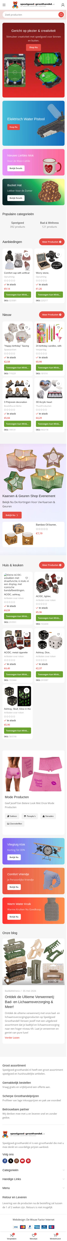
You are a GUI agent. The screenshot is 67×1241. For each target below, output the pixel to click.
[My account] (63, 5)
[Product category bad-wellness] (49, 225)
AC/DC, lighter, (43, 596)
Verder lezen (12, 1037)
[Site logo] (33, 4)
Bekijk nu (10, 515)
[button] (17, 295)
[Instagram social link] (16, 1160)
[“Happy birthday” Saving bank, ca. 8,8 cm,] (17, 333)
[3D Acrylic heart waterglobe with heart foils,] (49, 389)
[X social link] (10, 1160)
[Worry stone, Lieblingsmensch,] (49, 260)
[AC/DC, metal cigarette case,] (17, 640)
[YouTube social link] (22, 1160)
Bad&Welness (12, 990)
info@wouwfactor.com (22, 980)
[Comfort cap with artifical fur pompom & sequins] (17, 260)
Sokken (13, 816)
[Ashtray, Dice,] (49, 640)
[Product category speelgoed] (17, 225)
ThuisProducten (43, 405)
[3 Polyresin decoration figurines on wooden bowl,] (17, 389)
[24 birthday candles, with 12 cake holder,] (49, 333)
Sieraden (49, 816)
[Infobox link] (14, 1065)
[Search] (61, 14)
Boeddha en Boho (12, 405)
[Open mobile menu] (4, 5)
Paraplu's (31, 816)
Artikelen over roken (14, 598)
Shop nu (33, 47)
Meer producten (50, 565)
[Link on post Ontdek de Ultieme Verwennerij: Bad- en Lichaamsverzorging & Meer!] (33, 961)
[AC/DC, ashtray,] (17, 582)
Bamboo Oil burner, (46, 524)
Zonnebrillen (16, 823)
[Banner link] (33, 123)
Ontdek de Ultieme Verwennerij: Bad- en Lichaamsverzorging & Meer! (30, 1002)
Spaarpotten (10, 349)
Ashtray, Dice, (43, 652)
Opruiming (9, 276)
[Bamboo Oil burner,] (19, 534)
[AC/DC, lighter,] (49, 583)
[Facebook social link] (4, 1160)
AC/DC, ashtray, (12, 594)
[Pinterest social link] (28, 1160)
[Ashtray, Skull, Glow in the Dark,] (17, 696)
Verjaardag (41, 349)
